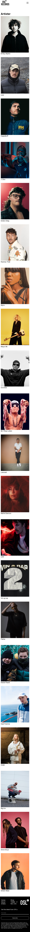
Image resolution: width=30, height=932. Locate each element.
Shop (12, 900)
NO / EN (13, 904)
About (3, 902)
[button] (27, 3)
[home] (5, 2)
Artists (3, 904)
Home (3, 900)
